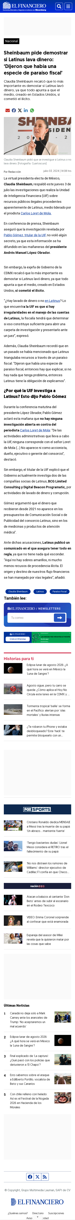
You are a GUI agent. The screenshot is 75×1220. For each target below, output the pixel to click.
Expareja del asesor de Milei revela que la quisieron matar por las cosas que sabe (48, 940)
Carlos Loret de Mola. (36, 213)
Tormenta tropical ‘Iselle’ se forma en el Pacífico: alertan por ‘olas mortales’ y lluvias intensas (48, 711)
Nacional (11, 41)
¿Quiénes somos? (18, 1213)
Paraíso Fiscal (60, 591)
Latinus (40, 591)
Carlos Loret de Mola (35, 430)
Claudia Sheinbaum (18, 591)
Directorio (38, 1213)
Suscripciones (56, 1213)
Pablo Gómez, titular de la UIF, (25, 235)
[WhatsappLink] (37, 637)
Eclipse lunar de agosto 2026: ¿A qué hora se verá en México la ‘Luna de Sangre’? (47, 669)
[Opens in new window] (13, 920)
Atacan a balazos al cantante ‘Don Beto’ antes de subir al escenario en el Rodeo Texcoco (48, 901)
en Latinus (52, 301)
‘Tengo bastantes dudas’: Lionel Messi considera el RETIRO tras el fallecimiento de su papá (47, 847)
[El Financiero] (24, 6)
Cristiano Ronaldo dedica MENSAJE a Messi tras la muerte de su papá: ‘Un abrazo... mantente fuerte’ (48, 827)
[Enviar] (59, 617)
